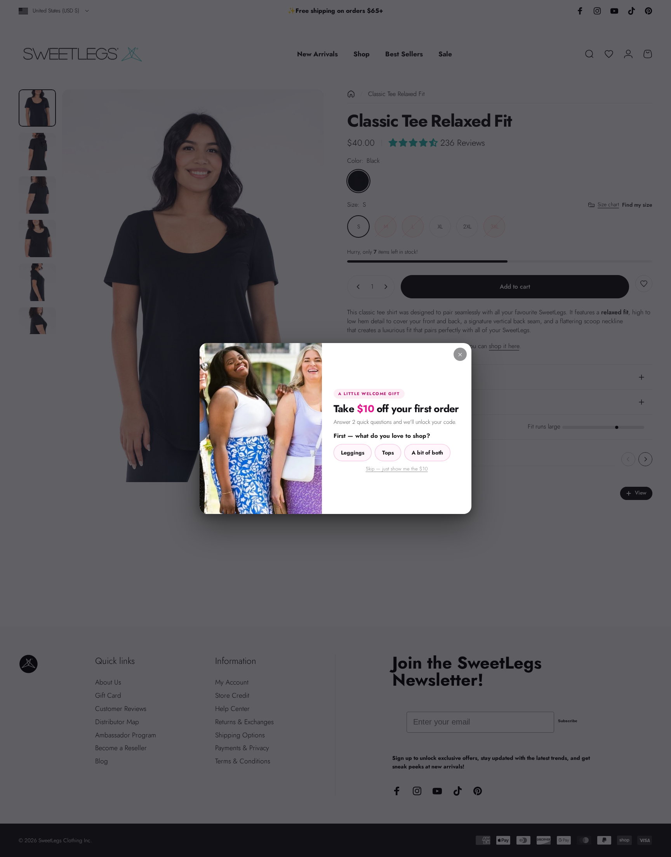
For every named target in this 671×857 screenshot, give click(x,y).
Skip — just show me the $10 (397, 468)
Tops (388, 452)
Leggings (352, 452)
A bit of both (427, 452)
